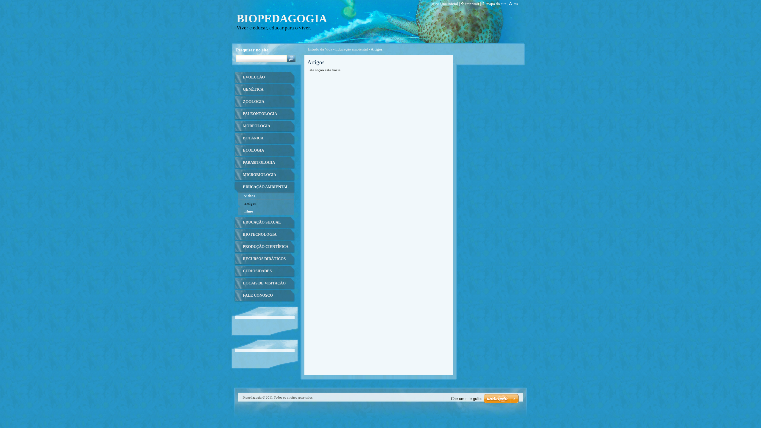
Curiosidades (257, 271)
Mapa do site (496, 4)
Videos (249, 196)
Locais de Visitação (264, 283)
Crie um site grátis (466, 398)
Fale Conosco (258, 295)
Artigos (250, 204)
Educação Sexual (262, 222)
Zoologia (253, 102)
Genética (253, 89)
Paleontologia (260, 114)
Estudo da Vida (320, 49)
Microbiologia (259, 175)
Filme (248, 211)
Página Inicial (447, 4)
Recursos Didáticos (264, 259)
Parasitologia (259, 162)
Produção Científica (265, 247)
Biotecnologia (259, 234)
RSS (516, 4)
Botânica (253, 138)
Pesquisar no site (252, 49)
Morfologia (256, 126)
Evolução (254, 77)
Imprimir (472, 4)
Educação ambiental (351, 49)
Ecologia (253, 150)
